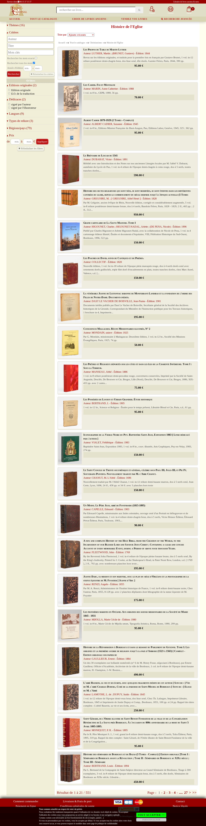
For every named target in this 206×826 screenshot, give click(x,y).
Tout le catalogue (43, 19)
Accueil (14, 19)
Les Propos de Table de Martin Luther (116, 51)
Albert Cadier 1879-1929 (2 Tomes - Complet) (110, 122)
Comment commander (25, 801)
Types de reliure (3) (20, 121)
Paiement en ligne (26, 806)
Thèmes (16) (16, 25)
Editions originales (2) (21, 85)
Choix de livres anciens (89, 19)
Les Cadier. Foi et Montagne (108, 86)
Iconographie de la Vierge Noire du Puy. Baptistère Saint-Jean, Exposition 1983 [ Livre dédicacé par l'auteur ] (136, 438)
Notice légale (180, 806)
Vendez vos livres (134, 19)
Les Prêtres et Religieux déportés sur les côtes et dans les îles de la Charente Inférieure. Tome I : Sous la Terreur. (137, 368)
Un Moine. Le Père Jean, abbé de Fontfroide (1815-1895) (114, 507)
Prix (10, 135)
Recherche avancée (177, 19)
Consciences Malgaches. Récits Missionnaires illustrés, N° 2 (116, 330)
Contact (180, 801)
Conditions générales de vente (77, 806)
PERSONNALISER (151, 820)
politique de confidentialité (107, 823)
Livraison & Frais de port (77, 801)
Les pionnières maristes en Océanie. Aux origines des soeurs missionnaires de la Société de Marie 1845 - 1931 (135, 616)
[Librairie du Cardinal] (18, 10)
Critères (12, 32)
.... (181, 793)
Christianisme (96, 42)
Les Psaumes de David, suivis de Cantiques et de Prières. (113, 260)
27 (186, 793)
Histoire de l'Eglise (115, 42)
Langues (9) (15, 113)
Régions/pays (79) (19, 128)
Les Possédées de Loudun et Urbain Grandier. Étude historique (117, 401)
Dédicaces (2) (16, 99)
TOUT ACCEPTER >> (151, 815)
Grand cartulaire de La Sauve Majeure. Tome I (135, 224)
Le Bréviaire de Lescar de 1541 (105, 157)
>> (194, 793)
